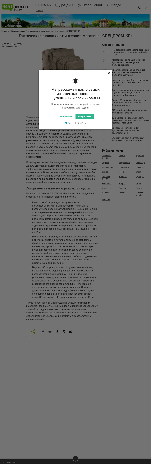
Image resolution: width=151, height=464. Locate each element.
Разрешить (85, 116)
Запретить (66, 116)
